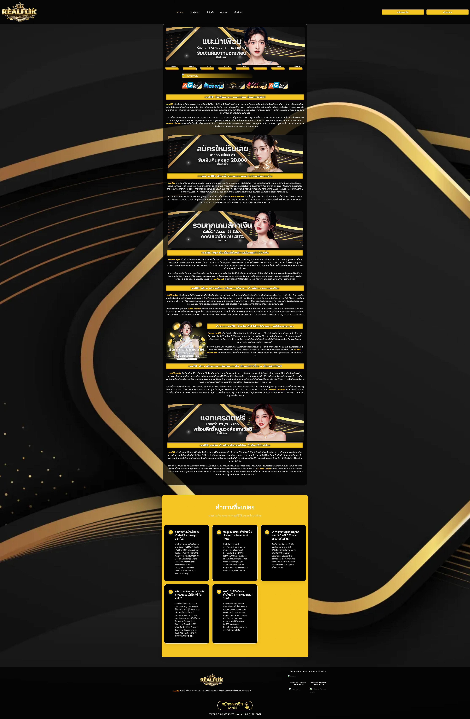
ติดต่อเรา (238, 12)
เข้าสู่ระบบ (194, 12)
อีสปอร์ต (297, 66)
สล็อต (226, 66)
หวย (244, 66)
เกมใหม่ (173, 66)
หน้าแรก (180, 12)
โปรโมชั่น (210, 12)
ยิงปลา (279, 66)
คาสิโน (209, 66)
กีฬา (261, 66)
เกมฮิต (191, 66)
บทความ (224, 12)
